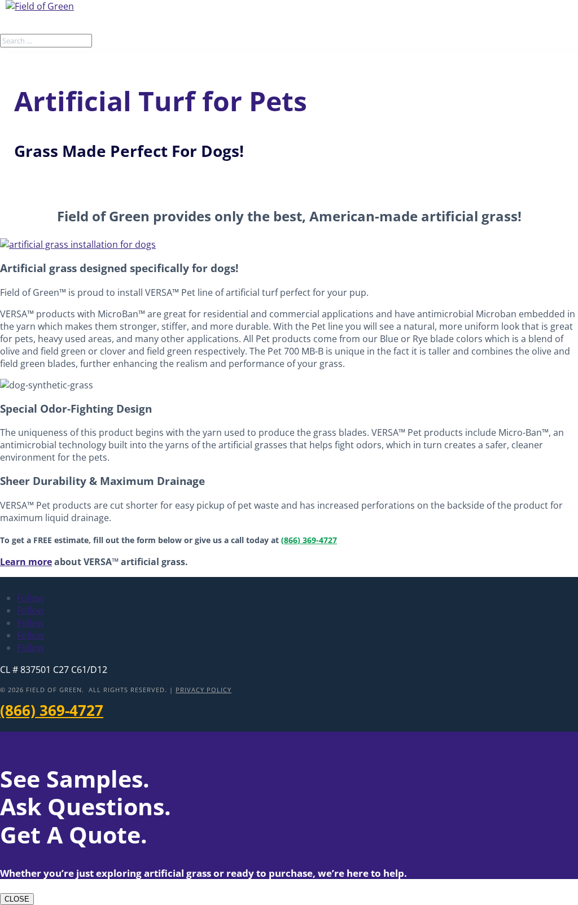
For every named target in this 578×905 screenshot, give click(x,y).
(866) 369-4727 (309, 540)
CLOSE (17, 899)
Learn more (26, 562)
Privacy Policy (203, 689)
